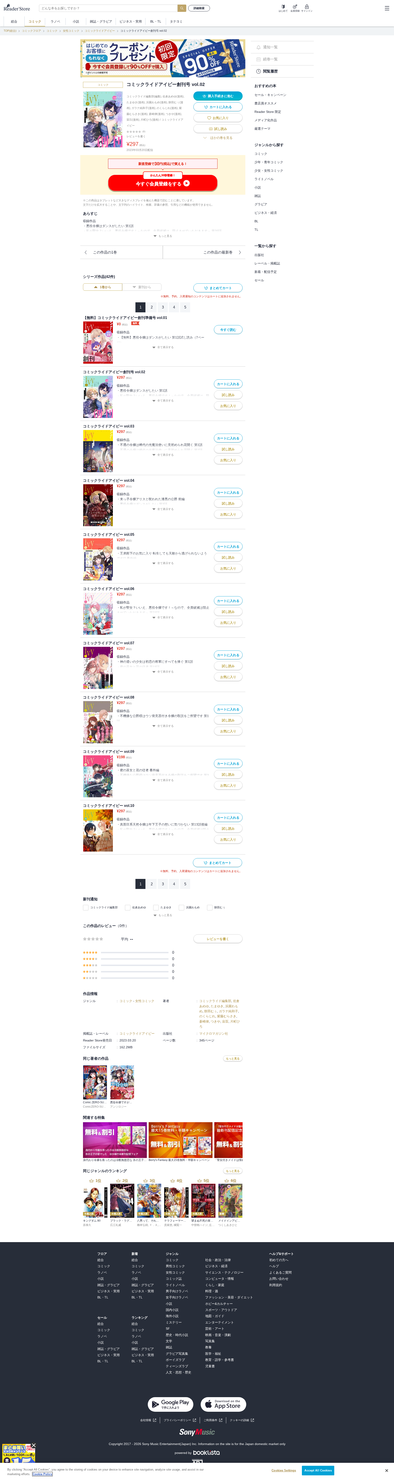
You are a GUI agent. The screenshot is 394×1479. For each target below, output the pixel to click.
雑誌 (257, 196)
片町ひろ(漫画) (150, 119)
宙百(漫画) (133, 119)
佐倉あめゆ (139, 907)
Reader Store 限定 (267, 112)
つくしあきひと (227, 1225)
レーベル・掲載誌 (267, 263)
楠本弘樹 (142, 1225)
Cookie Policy (42, 1474)
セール (259, 280)
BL (256, 221)
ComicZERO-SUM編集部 (98, 1106)
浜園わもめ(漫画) (156, 102)
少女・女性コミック (268, 170)
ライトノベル (264, 179)
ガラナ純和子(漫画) (143, 108)
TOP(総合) (10, 30)
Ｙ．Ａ (153, 1225)
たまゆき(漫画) (136, 102)
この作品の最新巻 (218, 252)
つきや (215, 1021)
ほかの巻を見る (221, 138)
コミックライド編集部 (104, 907)
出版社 (259, 255)
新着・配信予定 (265, 272)
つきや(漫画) (173, 114)
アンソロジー (118, 1106)
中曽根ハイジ (199, 1225)
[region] (197, 1471)
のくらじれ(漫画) (167, 108)
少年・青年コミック (268, 162)
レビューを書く (136, 136)
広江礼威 (115, 1225)
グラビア (260, 204)
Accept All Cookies (318, 1470)
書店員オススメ (265, 103)
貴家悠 (168, 1225)
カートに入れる (221, 107)
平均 (124, 939)
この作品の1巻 (105, 252)
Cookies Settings (284, 1470)
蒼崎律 (204, 1021)
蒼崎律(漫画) (156, 114)
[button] (242, 1420)
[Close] (387, 1471)
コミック (52, 30)
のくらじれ (207, 1016)
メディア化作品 (265, 120)
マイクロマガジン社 (213, 1033)
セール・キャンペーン (270, 95)
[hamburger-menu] (387, 8)
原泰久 (87, 1225)
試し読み (220, 129)
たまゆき (166, 907)
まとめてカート (221, 288)
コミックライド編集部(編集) (144, 96)
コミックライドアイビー (100, 30)
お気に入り (221, 118)
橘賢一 (178, 1225)
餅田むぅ (219, 907)
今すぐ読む (228, 330)
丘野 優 (213, 1225)
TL (256, 229)
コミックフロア (31, 30)
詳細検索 (199, 8)
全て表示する (165, 347)
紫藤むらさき (226, 1016)
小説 (257, 187)
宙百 (225, 1021)
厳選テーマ (262, 128)
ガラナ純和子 (228, 1011)
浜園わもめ (193, 907)
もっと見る (165, 236)
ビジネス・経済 (265, 213)
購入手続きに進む (220, 96)
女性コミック (71, 30)
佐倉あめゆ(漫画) (173, 96)
